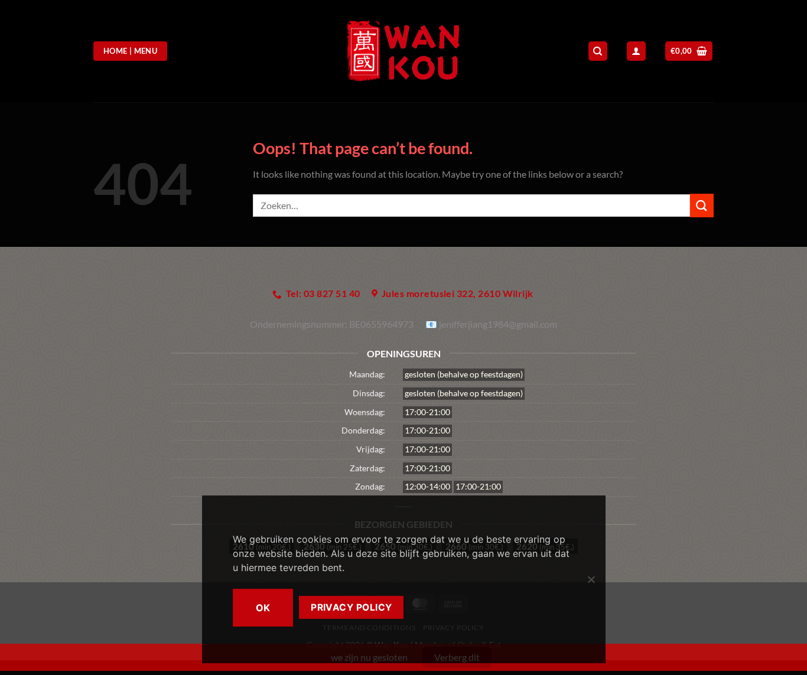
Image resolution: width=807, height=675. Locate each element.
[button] (689, 51)
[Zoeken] (597, 51)
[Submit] (702, 205)
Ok (263, 608)
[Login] (636, 51)
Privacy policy (351, 607)
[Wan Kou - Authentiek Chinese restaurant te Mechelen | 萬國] (403, 50)
